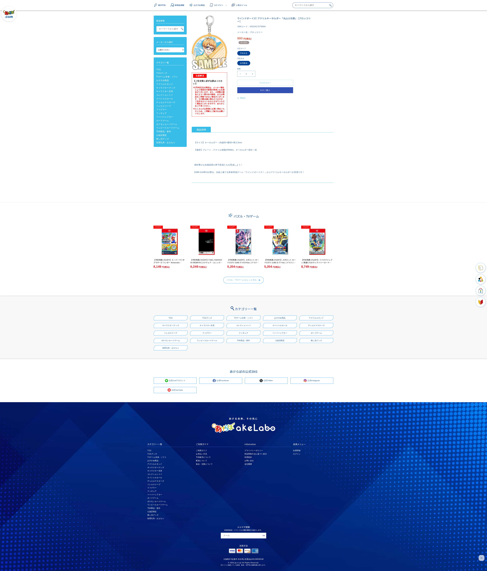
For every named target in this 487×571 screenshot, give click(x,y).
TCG (158, 69)
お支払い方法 (201, 454)
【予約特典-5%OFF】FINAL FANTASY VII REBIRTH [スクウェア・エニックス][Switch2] (206, 262)
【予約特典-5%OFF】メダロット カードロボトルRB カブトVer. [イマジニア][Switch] (280, 262)
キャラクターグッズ (165, 88)
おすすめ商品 (162, 80)
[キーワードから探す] (330, 5)
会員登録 (296, 450)
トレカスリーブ (163, 106)
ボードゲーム (162, 121)
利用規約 (248, 457)
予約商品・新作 (163, 131)
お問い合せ (249, 461)
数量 (239, 69)
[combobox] (312, 5)
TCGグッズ (161, 73)
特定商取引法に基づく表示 (256, 454)
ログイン (296, 454)
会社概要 (248, 464)
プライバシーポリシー (254, 450)
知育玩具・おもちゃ (165, 142)
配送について (201, 461)
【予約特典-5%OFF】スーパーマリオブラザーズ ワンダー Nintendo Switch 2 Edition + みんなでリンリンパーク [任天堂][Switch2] (169, 264)
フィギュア (161, 113)
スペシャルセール (164, 99)
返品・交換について (204, 464)
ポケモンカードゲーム (166, 124)
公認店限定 (161, 135)
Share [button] (242, 98)
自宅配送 (244, 63)
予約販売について (203, 457)
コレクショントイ (164, 95)
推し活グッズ (162, 139)
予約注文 (244, 53)
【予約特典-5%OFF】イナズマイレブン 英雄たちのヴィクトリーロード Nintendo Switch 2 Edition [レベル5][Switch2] (317, 264)
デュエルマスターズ (165, 102)
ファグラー (161, 109)
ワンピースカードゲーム (167, 128)
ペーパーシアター (164, 117)
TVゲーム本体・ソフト (167, 77)
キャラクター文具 (164, 91)
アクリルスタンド (164, 84)
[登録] (263, 536)
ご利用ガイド (201, 450)
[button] (217, 5)
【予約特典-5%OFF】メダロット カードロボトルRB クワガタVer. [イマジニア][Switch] (243, 262)
